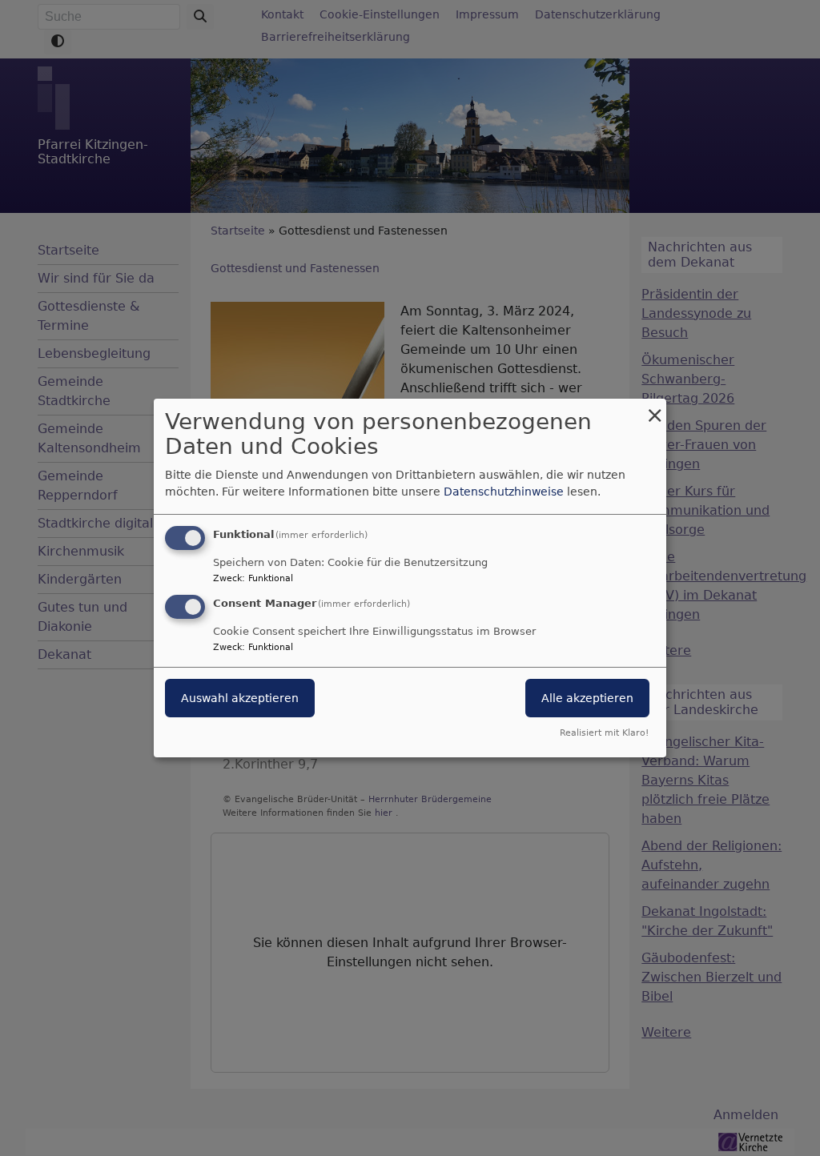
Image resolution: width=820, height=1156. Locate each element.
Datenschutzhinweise (504, 491)
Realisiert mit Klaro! (604, 733)
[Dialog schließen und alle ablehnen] (654, 409)
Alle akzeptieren (587, 698)
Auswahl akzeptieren (240, 698)
